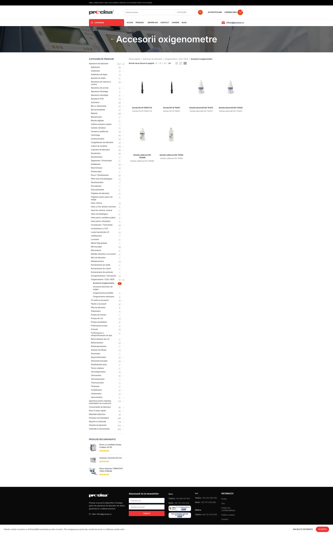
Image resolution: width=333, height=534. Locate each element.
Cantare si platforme (99, 131)
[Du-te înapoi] (113, 39)
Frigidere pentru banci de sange (102, 198)
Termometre (96, 375)
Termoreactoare (97, 379)
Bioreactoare (96, 117)
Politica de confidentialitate (228, 509)
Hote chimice (96, 203)
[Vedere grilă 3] (181, 63)
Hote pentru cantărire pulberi (103, 217)
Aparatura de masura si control (101, 83)
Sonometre (95, 353)
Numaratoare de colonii (101, 268)
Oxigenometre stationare (103, 296)
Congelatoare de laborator (102, 142)
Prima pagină (134, 59)
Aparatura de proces (99, 88)
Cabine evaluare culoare (101, 124)
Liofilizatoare (96, 236)
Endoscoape (96, 171)
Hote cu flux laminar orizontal (103, 206)
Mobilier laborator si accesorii (103, 254)
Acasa (224, 499)
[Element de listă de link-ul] (107, 514)
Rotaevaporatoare (98, 346)
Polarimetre (96, 311)
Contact (224, 519)
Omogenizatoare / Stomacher (103, 276)
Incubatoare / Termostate (102, 225)
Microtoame (96, 250)
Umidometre (96, 393)
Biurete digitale (97, 120)
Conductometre (97, 139)
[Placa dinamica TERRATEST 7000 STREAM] (93, 471)
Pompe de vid (97, 318)
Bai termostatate (98, 109)
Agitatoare (95, 67)
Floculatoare (96, 186)
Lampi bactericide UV (100, 232)
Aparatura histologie (99, 91)
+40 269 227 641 (182, 498)
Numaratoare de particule (102, 272)
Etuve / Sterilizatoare (100, 175)
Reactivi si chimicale (97, 421)
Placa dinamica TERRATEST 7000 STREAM (111, 469)
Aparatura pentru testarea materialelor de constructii (100, 402)
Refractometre (97, 342)
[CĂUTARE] (200, 12)
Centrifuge (95, 135)
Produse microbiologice (99, 418)
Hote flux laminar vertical (101, 210)
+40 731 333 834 (181, 503)
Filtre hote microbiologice (101, 179)
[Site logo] (101, 12)
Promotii (94, 329)
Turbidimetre (96, 390)
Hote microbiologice (99, 214)
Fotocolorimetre (97, 189)
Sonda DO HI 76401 (171, 108)
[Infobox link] (233, 22)
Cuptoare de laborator (100, 149)
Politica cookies (228, 515)
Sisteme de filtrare (98, 350)
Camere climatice (98, 128)
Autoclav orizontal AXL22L (110, 458)
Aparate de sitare (98, 78)
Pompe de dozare (98, 315)
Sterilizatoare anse (99, 364)
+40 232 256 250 (209, 498)
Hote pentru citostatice (100, 221)
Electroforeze (96, 168)
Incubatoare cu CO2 (99, 228)
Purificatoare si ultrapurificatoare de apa (101, 334)
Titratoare (95, 386)
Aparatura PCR (97, 99)
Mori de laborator (98, 257)
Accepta (322, 529)
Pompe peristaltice (99, 322)
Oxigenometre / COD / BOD (102, 279)
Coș (223, 503)
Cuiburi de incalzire (99, 146)
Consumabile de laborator (100, 407)
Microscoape (96, 247)
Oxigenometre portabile (103, 293)
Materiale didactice (97, 414)
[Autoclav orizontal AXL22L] (93, 460)
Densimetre (96, 153)
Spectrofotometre (98, 357)
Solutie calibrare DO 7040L (172, 155)
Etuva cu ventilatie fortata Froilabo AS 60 (110, 445)
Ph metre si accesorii (99, 300)
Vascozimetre (96, 397)
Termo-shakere (97, 368)
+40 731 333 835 (209, 514)
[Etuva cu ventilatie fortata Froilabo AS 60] (93, 448)
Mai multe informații (303, 529)
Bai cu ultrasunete (98, 106)
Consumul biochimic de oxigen (103, 288)
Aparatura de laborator (98, 63)
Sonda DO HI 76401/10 (142, 108)
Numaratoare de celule (100, 265)
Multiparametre (97, 261)
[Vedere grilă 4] (185, 63)
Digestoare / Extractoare (101, 160)
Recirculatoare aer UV (100, 339)
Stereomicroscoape (99, 361)
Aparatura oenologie (99, 95)
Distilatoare (95, 164)
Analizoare (95, 71)
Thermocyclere (97, 383)
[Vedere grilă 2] (176, 63)
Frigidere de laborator (100, 193)
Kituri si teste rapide (97, 410)
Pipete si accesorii (98, 304)
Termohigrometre (98, 372)
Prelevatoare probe (99, 325)
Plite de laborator (98, 307)
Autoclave (95, 102)
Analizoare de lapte (99, 74)
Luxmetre (95, 239)
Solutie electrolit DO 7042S (231, 108)
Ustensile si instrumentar (99, 429)
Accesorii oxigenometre (103, 283)
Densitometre (96, 157)
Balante (94, 113)
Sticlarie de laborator (98, 425)
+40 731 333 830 (208, 502)
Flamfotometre (97, 182)
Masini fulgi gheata (99, 243)
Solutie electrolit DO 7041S (201, 108)
